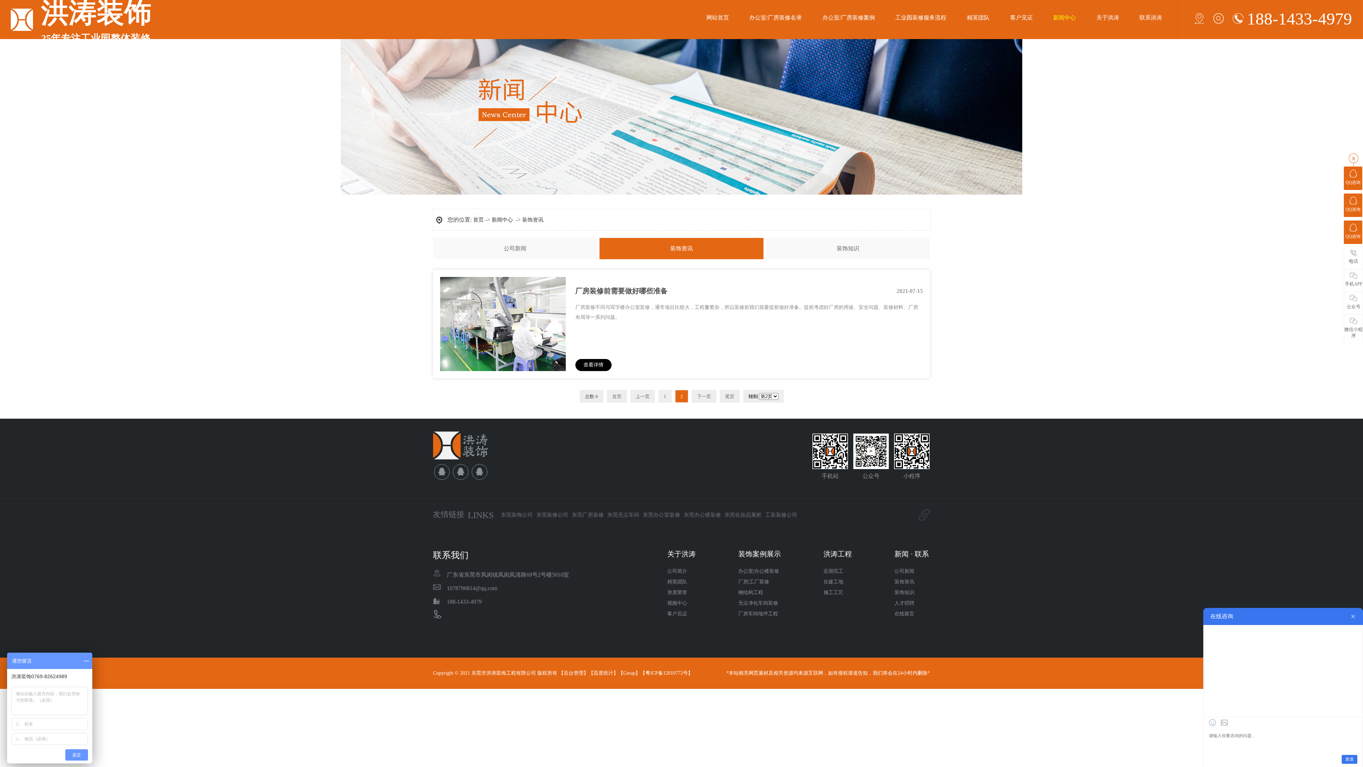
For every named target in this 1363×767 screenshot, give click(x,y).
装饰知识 (848, 248)
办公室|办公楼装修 (758, 571)
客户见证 (1021, 18)
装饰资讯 (532, 220)
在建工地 (833, 581)
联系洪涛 (1150, 18)
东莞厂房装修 (588, 515)
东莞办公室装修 (661, 515)
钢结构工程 (750, 592)
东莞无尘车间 (623, 515)
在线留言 (904, 613)
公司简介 (677, 571)
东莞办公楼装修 (702, 515)
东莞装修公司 (552, 515)
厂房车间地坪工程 (758, 613)
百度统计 (603, 673)
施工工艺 (833, 592)
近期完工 (833, 571)
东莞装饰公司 (517, 515)
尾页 (729, 396)
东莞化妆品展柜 (743, 515)
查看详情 (593, 365)
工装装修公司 (781, 515)
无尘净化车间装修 (758, 603)
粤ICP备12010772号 (666, 673)
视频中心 (677, 603)
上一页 (643, 396)
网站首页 (717, 18)
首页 (478, 220)
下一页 (704, 396)
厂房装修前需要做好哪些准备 (621, 291)
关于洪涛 (1107, 18)
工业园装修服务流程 (920, 18)
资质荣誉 (677, 592)
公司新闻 (515, 248)
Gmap (629, 673)
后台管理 (574, 673)
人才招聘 (904, 603)
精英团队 (978, 18)
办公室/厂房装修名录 (775, 18)
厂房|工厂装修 (753, 581)
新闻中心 (1064, 18)
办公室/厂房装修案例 (848, 18)
